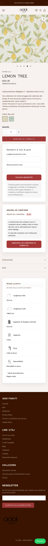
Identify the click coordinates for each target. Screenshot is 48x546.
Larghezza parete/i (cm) (16, 154)
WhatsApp (40, 541)
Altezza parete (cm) (14, 165)
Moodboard (6, 439)
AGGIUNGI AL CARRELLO (24, 139)
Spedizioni (6, 411)
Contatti (5, 404)
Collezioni (5, 450)
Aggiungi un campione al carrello (24, 244)
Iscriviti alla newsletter (18, 505)
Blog (4, 446)
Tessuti (4, 478)
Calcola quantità (24, 177)
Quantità (5, 127)
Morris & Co (6, 72)
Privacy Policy (7, 415)
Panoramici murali (9, 470)
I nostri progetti (8, 442)
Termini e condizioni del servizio (14, 418)
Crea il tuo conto (8, 435)
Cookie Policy (7, 422)
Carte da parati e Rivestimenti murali (16, 474)
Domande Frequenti (9, 457)
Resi (3, 407)
